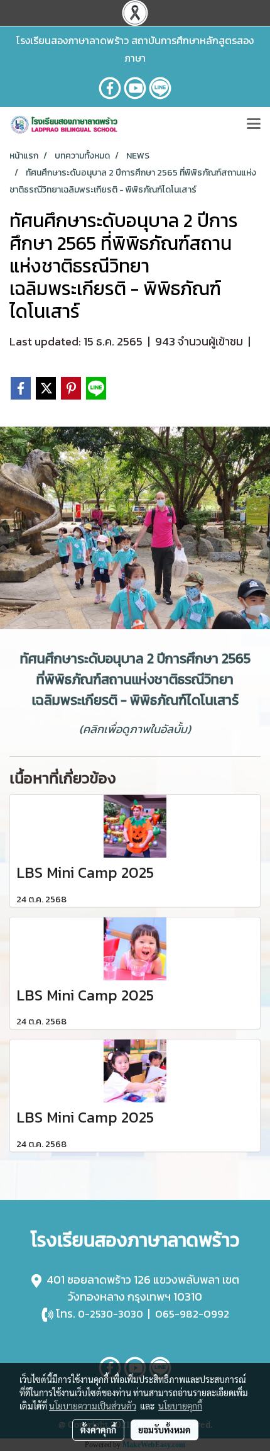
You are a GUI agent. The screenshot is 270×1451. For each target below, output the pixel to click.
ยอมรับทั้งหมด (164, 1429)
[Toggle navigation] (253, 124)
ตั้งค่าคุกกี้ (98, 1429)
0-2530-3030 (110, 1313)
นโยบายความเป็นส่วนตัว (92, 1405)
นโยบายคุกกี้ (180, 1405)
